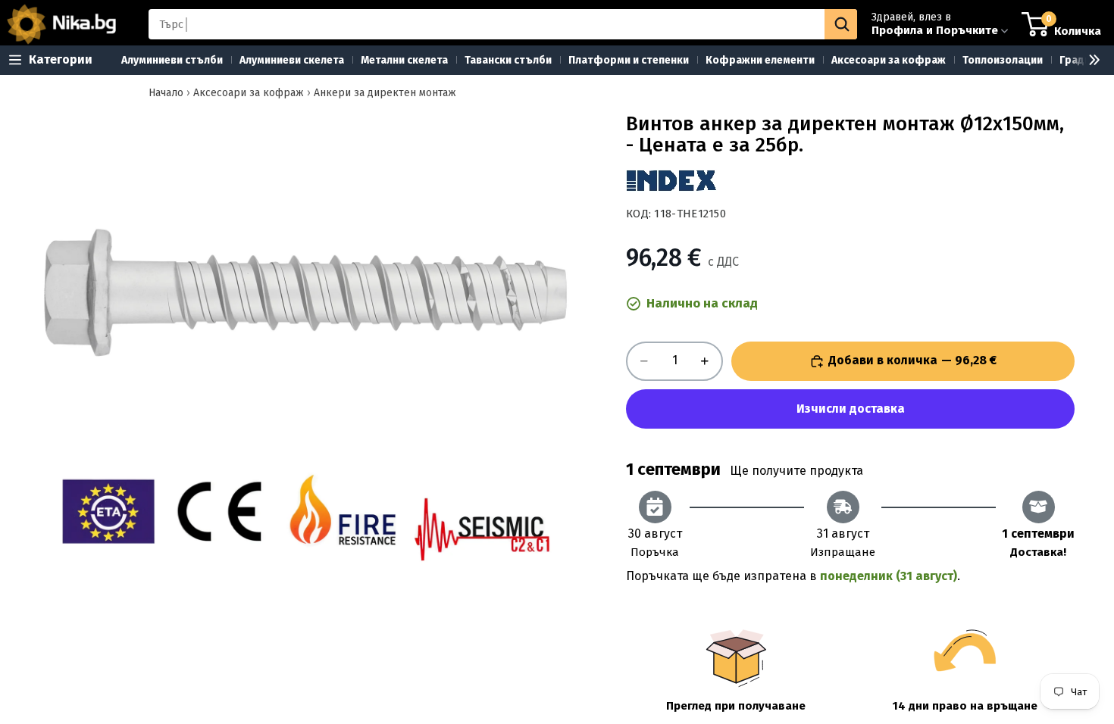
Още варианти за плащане (850, 409)
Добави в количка (912, 360)
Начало (166, 92)
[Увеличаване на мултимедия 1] (305, 379)
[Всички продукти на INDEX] (671, 180)
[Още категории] (1088, 60)
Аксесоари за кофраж (248, 92)
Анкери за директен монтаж (385, 92)
